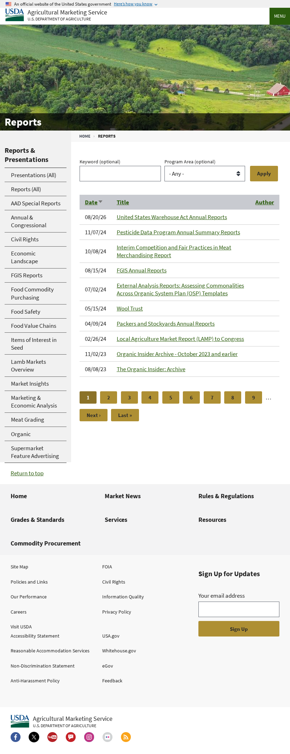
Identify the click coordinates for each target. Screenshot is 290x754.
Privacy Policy (116, 612)
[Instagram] (89, 737)
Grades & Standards (37, 519)
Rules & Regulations (226, 496)
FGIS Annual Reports (142, 270)
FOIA (107, 566)
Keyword (100, 161)
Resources (212, 519)
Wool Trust (130, 308)
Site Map (19, 566)
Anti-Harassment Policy (35, 680)
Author (264, 202)
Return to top (27, 473)
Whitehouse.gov (119, 650)
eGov (107, 666)
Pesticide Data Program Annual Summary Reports (178, 232)
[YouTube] (52, 737)
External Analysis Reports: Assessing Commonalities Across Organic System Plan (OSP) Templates (180, 289)
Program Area (189, 161)
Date (94, 202)
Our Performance (29, 596)
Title (123, 202)
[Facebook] (15, 737)
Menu (279, 16)
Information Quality (123, 596)
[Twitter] (34, 737)
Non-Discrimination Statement (43, 666)
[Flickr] (107, 737)
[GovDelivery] (71, 737)
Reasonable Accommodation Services (50, 650)
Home (85, 136)
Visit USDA (21, 626)
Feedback (112, 680)
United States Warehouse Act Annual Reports (172, 217)
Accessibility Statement (35, 636)
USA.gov (111, 636)
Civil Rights (113, 582)
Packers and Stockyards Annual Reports (166, 323)
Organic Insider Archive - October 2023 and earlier (177, 354)
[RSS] (126, 737)
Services (116, 519)
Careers (19, 612)
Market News (123, 496)
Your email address (221, 595)
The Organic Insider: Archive (151, 369)
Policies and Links (29, 582)
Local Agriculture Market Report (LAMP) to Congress (180, 339)
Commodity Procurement (46, 543)
